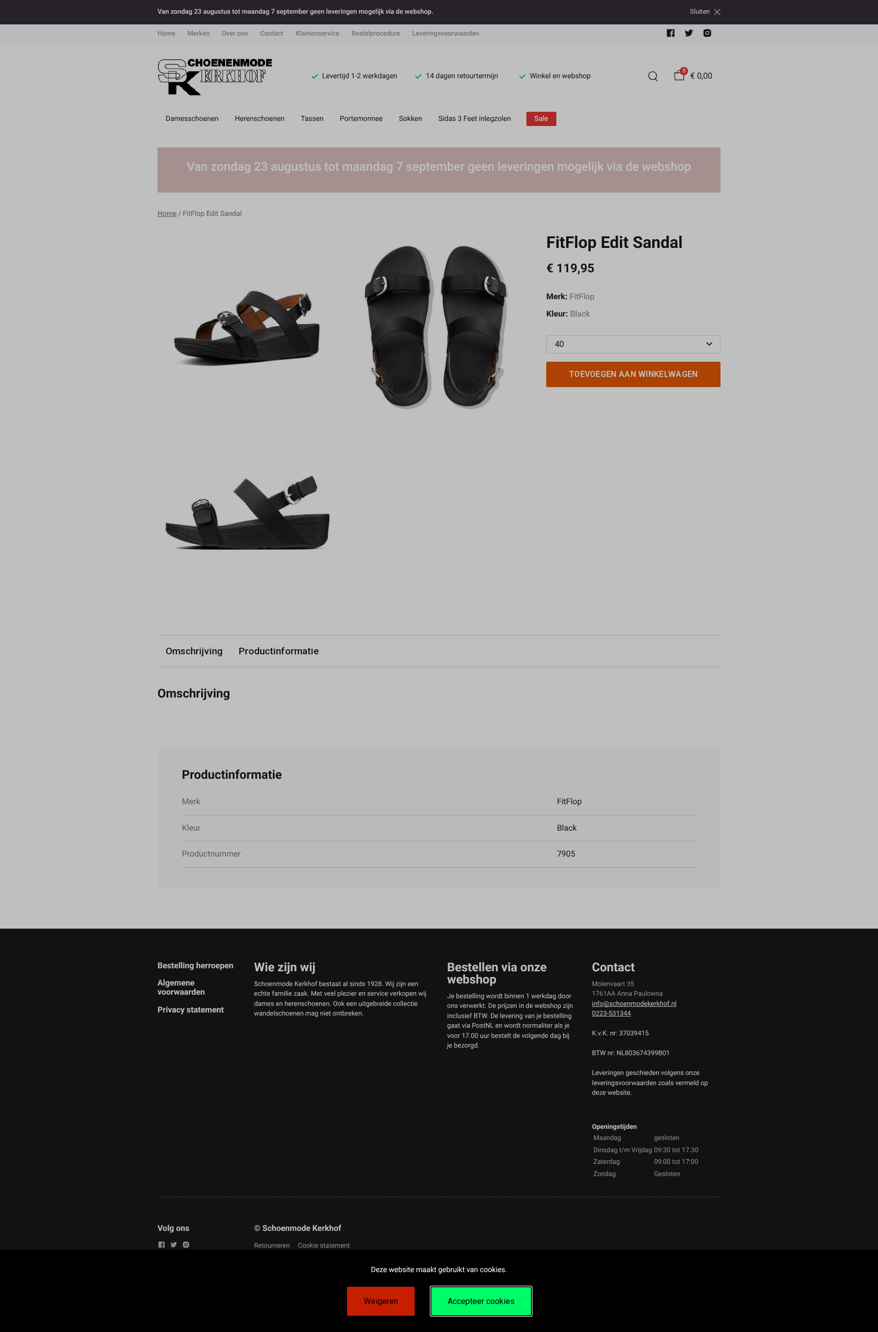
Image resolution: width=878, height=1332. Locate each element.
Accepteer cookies (481, 1301)
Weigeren (381, 1301)
